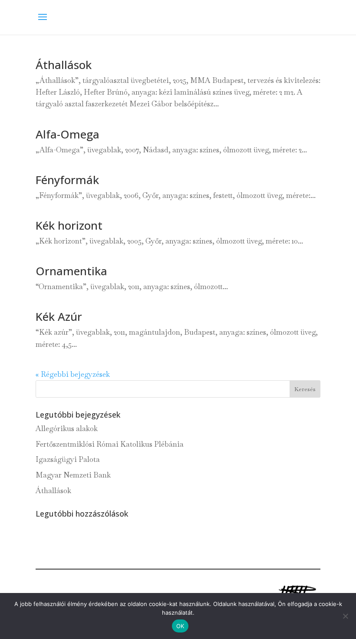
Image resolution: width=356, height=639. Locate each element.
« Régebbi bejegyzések (73, 374)
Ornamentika (71, 271)
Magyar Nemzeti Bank (73, 475)
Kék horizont (69, 225)
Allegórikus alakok (67, 428)
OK (180, 626)
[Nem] (345, 616)
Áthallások (64, 64)
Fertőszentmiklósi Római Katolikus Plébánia (110, 444)
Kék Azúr (59, 316)
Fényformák (67, 180)
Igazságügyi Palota (68, 459)
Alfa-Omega (67, 134)
